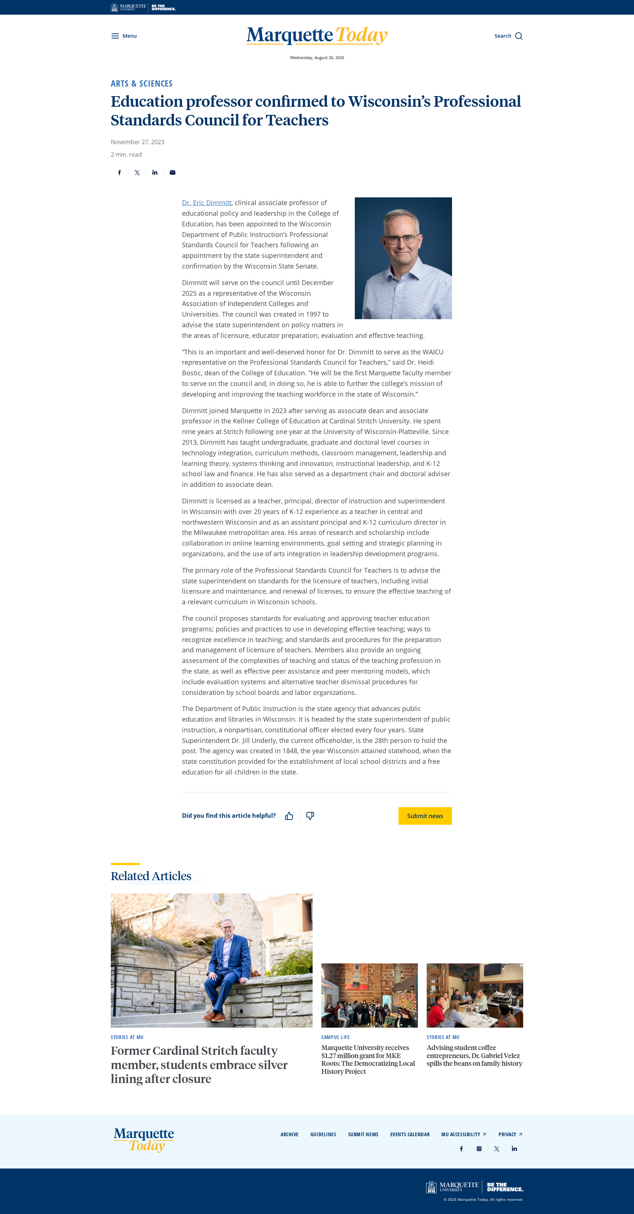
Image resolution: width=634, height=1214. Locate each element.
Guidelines (323, 1134)
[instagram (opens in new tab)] (479, 1148)
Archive (290, 1134)
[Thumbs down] (310, 816)
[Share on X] (137, 172)
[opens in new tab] (143, 7)
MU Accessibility (460, 1134)
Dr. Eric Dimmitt (207, 202)
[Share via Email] (172, 172)
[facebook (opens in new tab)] (461, 1148)
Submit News (363, 1134)
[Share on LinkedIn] (155, 172)
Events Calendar (410, 1134)
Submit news (425, 816)
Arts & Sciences (142, 83)
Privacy (508, 1134)
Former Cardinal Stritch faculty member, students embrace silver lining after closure (199, 1064)
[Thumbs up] (289, 816)
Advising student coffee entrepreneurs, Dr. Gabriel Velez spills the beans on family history (474, 1055)
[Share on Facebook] (119, 172)
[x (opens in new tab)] (497, 1148)
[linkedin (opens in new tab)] (514, 1148)
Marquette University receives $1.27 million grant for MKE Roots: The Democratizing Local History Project (368, 1059)
